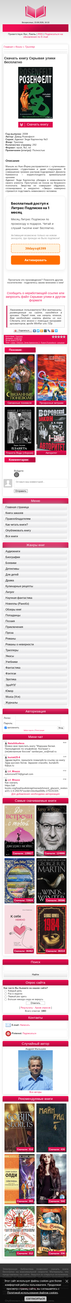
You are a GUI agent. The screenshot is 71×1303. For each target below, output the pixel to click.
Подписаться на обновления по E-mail (43, 35)
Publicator (18, 338)
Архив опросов (42, 1007)
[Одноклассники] (42, 331)
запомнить (13, 727)
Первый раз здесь (17, 996)
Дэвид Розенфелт (48, 343)
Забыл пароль (29, 730)
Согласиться (35, 1298)
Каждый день (15, 990)
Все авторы (35, 1092)
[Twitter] (38, 331)
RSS (40, 34)
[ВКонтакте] (34, 331)
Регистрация (39, 730)
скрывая (60, 343)
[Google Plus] (52, 331)
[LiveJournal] (49, 331)
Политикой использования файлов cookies (32, 1292)
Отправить (20, 491)
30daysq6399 (35, 247)
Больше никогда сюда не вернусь (25, 999)
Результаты (27, 1007)
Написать (25, 1025)
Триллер (19, 336)
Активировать (35, 260)
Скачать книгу (37, 124)
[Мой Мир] (45, 331)
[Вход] (16, 474)
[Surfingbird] (56, 331)
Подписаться (29, 1033)
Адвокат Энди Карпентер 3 (28, 343)
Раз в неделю (15, 993)
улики (12, 343)
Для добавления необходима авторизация (35, 794)
